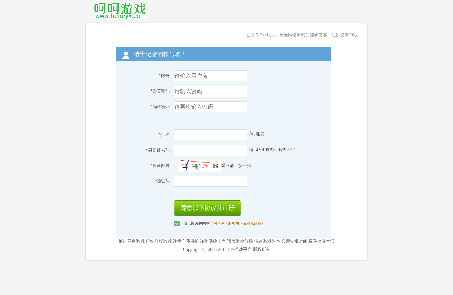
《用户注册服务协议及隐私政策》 (237, 223)
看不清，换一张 (236, 165)
